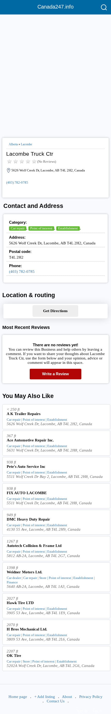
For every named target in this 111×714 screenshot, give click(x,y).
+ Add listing (44, 697)
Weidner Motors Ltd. (24, 572)
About (67, 697)
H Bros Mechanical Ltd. (27, 629)
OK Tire (14, 655)
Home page (18, 697)
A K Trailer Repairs (24, 414)
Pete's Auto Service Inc (26, 466)
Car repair (18, 228)
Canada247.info (55, 7)
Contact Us (56, 701)
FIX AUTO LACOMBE (27, 493)
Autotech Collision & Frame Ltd (34, 546)
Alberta (13, 144)
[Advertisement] (55, 74)
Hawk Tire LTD (20, 603)
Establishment (68, 228)
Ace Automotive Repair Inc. (30, 440)
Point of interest (41, 228)
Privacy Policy (90, 697)
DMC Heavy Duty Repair (28, 519)
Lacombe (26, 144)
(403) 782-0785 (17, 182)
